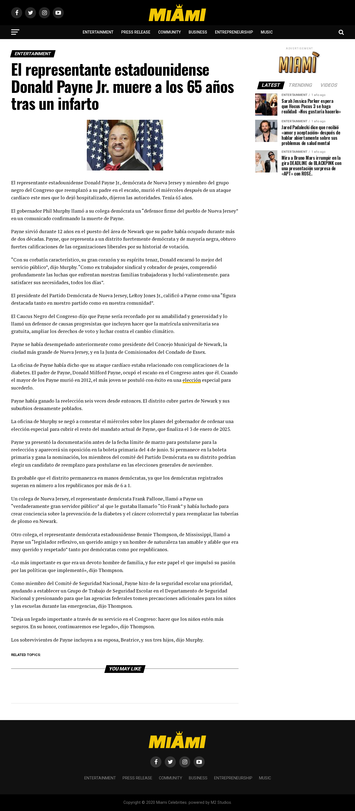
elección (191, 380)
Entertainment (98, 32)
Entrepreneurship (234, 32)
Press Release (135, 32)
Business (198, 32)
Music (267, 32)
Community (169, 32)
